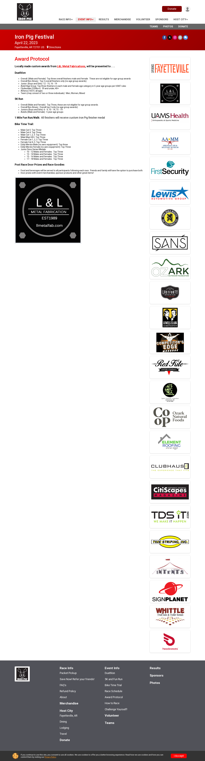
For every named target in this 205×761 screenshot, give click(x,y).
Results (104, 19)
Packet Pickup (68, 673)
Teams (154, 26)
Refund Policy (68, 691)
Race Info (65, 19)
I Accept (179, 755)
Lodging (64, 727)
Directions (55, 47)
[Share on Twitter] (169, 37)
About (63, 697)
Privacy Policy (50, 757)
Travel (63, 733)
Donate (172, 8)
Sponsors (161, 19)
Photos (168, 26)
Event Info (85, 19)
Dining (63, 721)
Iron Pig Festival (34, 37)
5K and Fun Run (113, 679)
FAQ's (63, 685)
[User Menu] (187, 9)
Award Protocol (114, 697)
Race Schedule (113, 691)
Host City (179, 19)
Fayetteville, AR (68, 715)
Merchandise (122, 19)
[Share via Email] (180, 37)
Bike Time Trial (113, 685)
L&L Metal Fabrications (71, 66)
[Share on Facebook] (164, 37)
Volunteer (143, 19)
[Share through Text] (185, 37)
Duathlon (110, 673)
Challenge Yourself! (116, 709)
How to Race (112, 703)
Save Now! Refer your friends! (77, 679)
